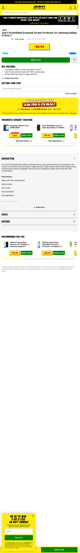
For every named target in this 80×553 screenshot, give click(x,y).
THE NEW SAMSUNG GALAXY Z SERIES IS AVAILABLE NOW (38, 2)
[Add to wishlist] (74, 60)
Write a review (19, 39)
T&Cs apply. (73, 113)
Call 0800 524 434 (40, 109)
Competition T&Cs (28, 542)
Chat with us (25, 109)
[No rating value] (6, 39)
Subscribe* (19, 538)
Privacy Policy (12, 543)
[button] (13, 7)
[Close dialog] (33, 516)
